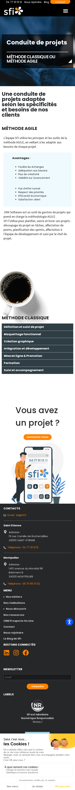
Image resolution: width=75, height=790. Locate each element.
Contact (9, 627)
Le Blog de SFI (12, 638)
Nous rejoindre (13, 632)
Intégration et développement (26, 349)
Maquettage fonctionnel (22, 334)
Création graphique (19, 341)
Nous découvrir (16, 609)
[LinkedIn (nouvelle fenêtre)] (6, 653)
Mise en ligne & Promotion (23, 356)
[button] (66, 11)
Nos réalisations (14, 603)
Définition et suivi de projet (24, 327)
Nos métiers (14, 597)
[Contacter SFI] (38, 460)
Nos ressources (13, 615)
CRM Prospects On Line (18, 621)
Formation (12, 363)
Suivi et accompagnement (24, 370)
